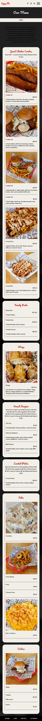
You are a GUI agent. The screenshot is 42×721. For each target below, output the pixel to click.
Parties (23, 718)
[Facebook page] (27, 3)
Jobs (15, 718)
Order (7, 718)
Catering (33, 718)
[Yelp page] (34, 3)
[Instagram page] (31, 3)
